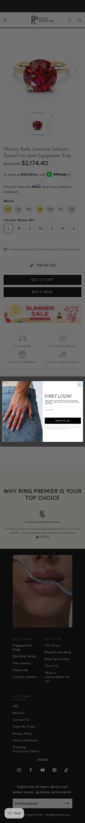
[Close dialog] (79, 384)
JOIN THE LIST (62, 420)
